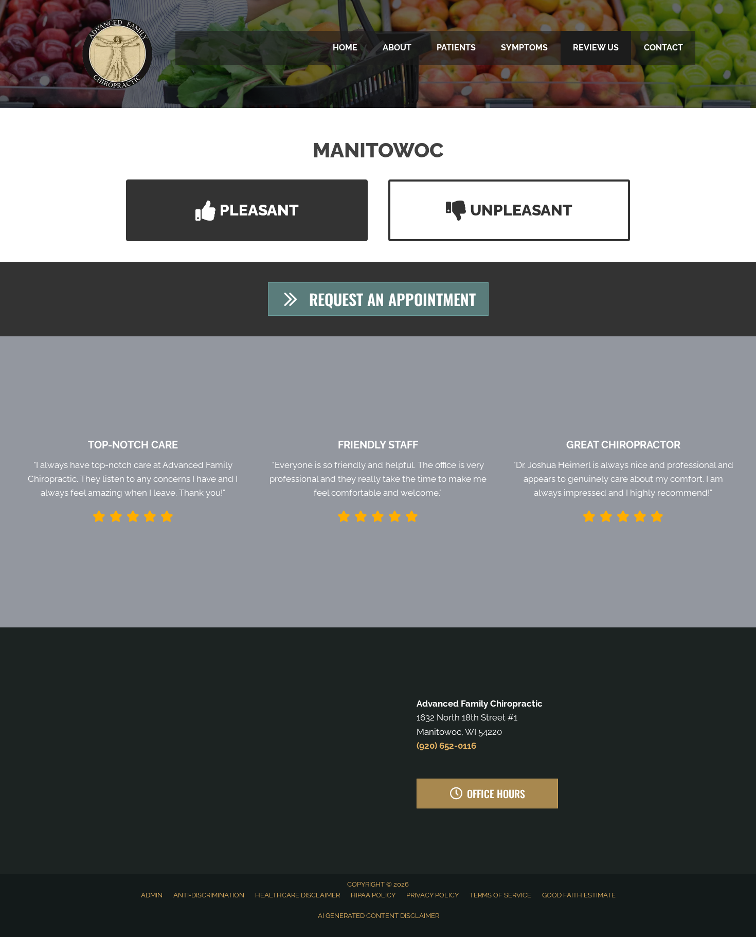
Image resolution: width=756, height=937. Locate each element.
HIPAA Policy (373, 895)
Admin (152, 895)
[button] (247, 210)
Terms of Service (500, 895)
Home (345, 47)
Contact (663, 47)
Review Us (596, 47)
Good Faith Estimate (579, 895)
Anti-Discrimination (208, 895)
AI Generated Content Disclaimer (378, 916)
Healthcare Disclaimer (297, 895)
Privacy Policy (432, 895)
